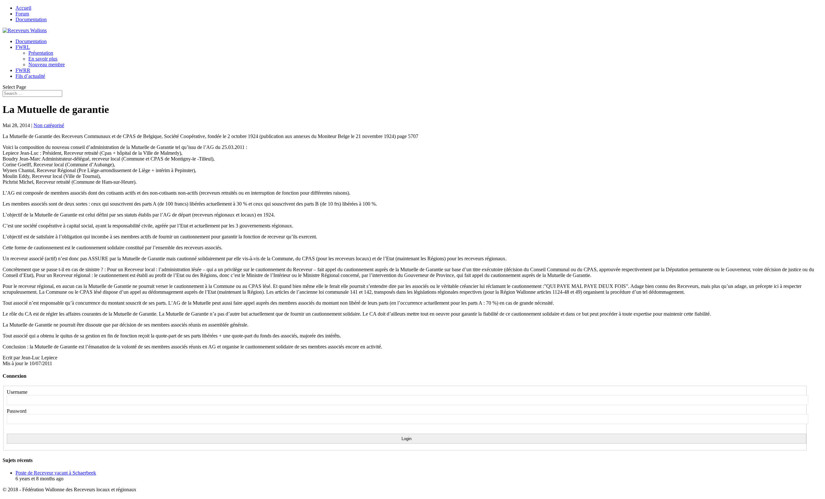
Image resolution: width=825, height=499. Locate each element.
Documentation (31, 19)
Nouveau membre (46, 64)
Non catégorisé (49, 125)
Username (17, 392)
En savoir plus (42, 58)
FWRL (22, 47)
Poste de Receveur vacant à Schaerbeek (55, 473)
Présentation (40, 53)
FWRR (22, 70)
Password (16, 411)
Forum (22, 13)
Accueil (23, 8)
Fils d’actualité (30, 76)
